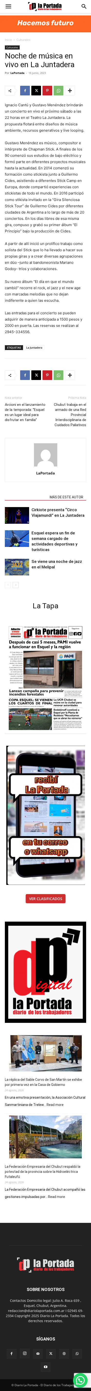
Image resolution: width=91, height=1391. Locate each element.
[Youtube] (45, 1367)
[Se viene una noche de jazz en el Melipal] (17, 567)
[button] (8, 6)
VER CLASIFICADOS (45, 898)
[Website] (64, 1354)
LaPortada (17, 73)
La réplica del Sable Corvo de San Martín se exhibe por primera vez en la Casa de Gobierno (43, 1082)
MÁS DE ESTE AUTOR (66, 497)
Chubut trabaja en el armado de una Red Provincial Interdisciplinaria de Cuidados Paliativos (70, 414)
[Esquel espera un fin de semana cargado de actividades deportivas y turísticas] (17, 538)
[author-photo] (45, 466)
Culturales (23, 40)
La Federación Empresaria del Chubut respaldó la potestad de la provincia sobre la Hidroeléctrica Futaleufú (42, 1172)
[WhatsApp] (58, 90)
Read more (55, 1105)
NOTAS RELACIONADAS (26, 497)
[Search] (84, 6)
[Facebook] (25, 90)
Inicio (8, 40)
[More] (70, 90)
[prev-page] (8, 585)
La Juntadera (34, 347)
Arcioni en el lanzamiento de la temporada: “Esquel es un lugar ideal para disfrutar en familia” (25, 412)
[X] (36, 90)
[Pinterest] (47, 90)
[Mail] (38, 1354)
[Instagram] (25, 1353)
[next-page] (16, 585)
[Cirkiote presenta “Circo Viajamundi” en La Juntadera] (17, 515)
